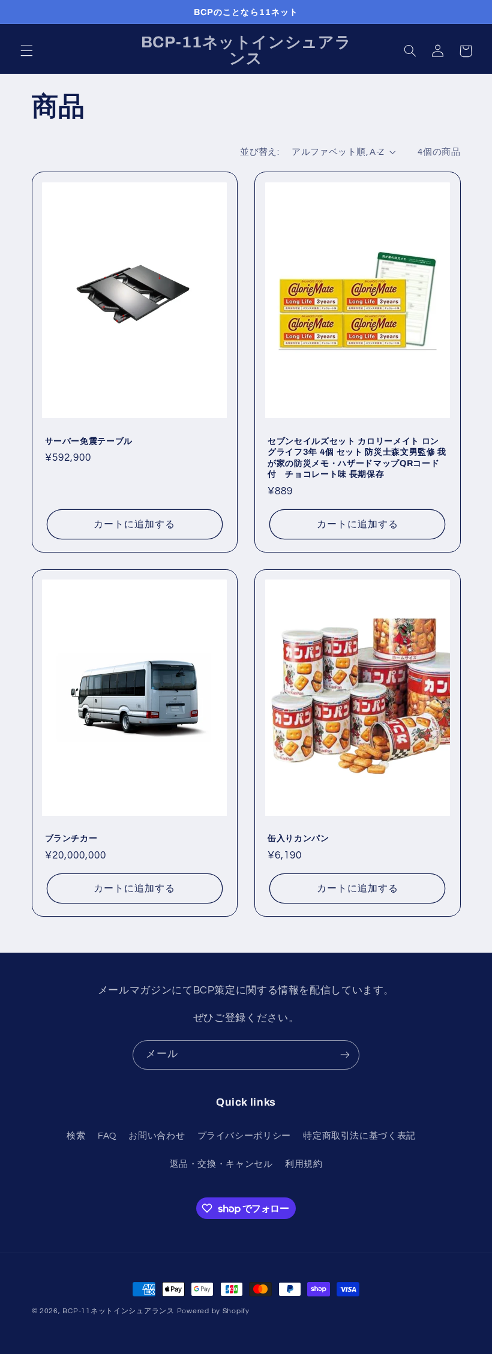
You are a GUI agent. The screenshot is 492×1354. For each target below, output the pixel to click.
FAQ (107, 1135)
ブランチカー (71, 838)
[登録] (345, 1055)
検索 (76, 1135)
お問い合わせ (156, 1135)
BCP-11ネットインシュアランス (118, 1311)
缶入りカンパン (298, 838)
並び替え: (259, 152)
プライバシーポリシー (244, 1135)
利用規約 (304, 1164)
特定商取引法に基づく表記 (359, 1135)
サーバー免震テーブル (89, 441)
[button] (26, 51)
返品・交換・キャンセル (221, 1164)
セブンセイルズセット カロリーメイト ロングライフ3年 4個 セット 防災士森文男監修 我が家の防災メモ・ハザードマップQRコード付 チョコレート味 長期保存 (357, 457)
